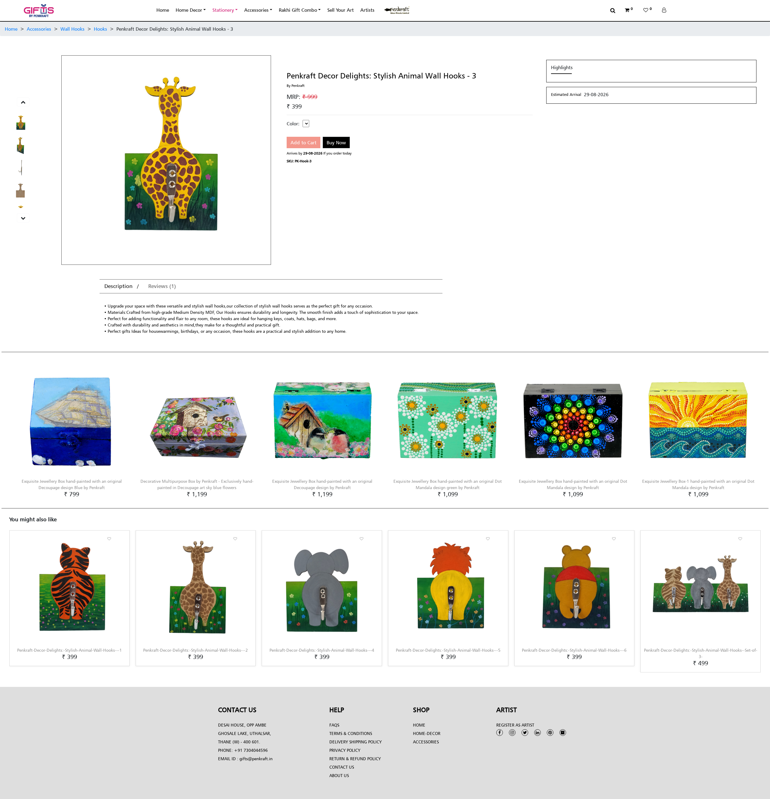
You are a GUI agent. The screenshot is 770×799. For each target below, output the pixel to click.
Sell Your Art (340, 10)
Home (162, 10)
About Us (339, 775)
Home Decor (189, 10)
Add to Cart (303, 142)
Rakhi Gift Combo (298, 10)
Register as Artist (515, 724)
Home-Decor (426, 733)
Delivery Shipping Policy (355, 741)
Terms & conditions (350, 733)
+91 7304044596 (251, 750)
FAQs (334, 724)
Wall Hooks (72, 29)
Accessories (256, 10)
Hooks (100, 29)
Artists (367, 10)
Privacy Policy (344, 750)
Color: (293, 124)
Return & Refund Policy (355, 758)
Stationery (223, 10)
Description (119, 286)
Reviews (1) (162, 286)
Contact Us (341, 767)
